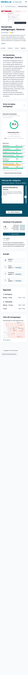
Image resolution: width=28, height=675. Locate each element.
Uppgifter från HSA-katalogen (11, 350)
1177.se (10, 261)
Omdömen (10, 48)
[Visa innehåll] (24, 105)
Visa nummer (18, 267)
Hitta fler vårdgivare (15, 212)
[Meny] (26, 1)
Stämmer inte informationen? (9, 354)
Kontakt (16, 48)
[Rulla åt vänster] (1, 48)
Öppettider (23, 48)
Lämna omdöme (15, 234)
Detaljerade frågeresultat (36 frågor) (13, 173)
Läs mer (3, 43)
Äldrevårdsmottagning (10, 6)
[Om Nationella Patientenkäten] (19, 132)
